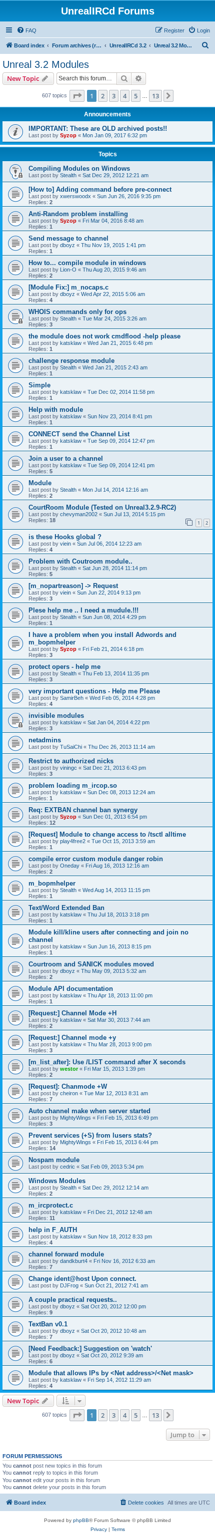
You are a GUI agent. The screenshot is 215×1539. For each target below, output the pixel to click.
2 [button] (102, 95)
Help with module (55, 409)
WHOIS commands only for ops (77, 311)
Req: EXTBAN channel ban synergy (83, 810)
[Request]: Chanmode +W (67, 1086)
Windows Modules (57, 1181)
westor (69, 1069)
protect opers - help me (64, 666)
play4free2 (73, 841)
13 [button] (155, 95)
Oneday (70, 866)
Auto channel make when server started (89, 1111)
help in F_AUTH (52, 1229)
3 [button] (114, 95)
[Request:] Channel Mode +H (72, 1013)
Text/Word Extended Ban (66, 908)
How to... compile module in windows (87, 263)
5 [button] (136, 95)
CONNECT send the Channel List (79, 434)
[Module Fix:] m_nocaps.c (68, 287)
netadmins (44, 740)
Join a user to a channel (65, 458)
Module (40, 483)
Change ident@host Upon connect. (82, 1278)
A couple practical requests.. (72, 1299)
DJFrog (69, 1285)
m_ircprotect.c (50, 1205)
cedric (67, 1167)
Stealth (68, 175)
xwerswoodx (75, 196)
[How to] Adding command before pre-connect (100, 189)
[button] (77, 96)
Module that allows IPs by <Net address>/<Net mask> (111, 1373)
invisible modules (56, 715)
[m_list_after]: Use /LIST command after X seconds (107, 1062)
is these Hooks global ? (65, 537)
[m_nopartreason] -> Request (73, 586)
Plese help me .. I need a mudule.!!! (83, 610)
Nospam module (54, 1160)
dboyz (67, 245)
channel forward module (66, 1254)
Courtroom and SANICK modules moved (91, 964)
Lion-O (68, 270)
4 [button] (124, 95)
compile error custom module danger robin (95, 859)
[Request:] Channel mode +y (72, 1037)
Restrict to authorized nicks (71, 761)
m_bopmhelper (52, 883)
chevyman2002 (79, 514)
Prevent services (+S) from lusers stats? (90, 1135)
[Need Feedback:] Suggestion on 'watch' (90, 1348)
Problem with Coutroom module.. (80, 561)
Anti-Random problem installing (78, 214)
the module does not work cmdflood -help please (104, 336)
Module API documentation (70, 988)
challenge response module (71, 360)
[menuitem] (26, 30)
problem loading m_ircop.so (72, 785)
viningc (68, 768)
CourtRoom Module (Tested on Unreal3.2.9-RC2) (102, 507)
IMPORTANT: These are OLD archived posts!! (97, 128)
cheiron (69, 1093)
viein (65, 544)
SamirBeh (72, 698)
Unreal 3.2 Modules (45, 64)
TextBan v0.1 (48, 1324)
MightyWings (75, 1118)
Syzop (68, 135)
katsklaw (71, 343)
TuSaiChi (71, 747)
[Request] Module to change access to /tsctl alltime (107, 834)
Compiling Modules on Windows (79, 168)
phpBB (81, 1520)
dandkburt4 (74, 1261)
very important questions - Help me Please (94, 691)
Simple (39, 385)
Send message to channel (68, 238)
